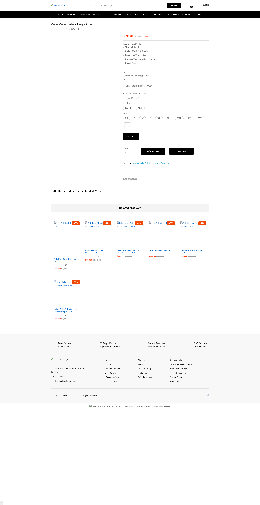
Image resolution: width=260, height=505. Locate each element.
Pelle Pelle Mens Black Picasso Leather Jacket (95, 251)
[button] (128, 108)
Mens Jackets (66, 15)
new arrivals (138, 163)
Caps (199, 15)
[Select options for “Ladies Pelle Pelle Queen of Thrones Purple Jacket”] (63, 304)
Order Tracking (144, 368)
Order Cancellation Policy (181, 364)
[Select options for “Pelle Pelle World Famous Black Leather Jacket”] (127, 246)
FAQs (140, 364)
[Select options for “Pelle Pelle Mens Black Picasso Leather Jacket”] (95, 246)
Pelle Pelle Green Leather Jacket (160, 251)
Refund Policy (176, 381)
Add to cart (153, 151)
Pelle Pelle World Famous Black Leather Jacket (128, 251)
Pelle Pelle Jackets (152, 163)
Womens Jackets (91, 15)
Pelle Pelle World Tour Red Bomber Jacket (191, 251)
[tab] (130, 180)
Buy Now (181, 151)
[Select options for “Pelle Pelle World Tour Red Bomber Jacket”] (190, 246)
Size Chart (131, 136)
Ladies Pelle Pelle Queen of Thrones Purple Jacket (65, 310)
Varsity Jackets (137, 15)
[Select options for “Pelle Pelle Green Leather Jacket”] (158, 246)
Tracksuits (114, 15)
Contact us (142, 373)
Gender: (126, 103)
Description (130, 178)
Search (174, 5)
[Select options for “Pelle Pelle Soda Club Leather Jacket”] (63, 254)
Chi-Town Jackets (179, 15)
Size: (125, 113)
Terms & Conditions (178, 373)
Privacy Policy (176, 377)
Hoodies (158, 15)
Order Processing (145, 377)
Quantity (126, 148)
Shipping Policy (176, 360)
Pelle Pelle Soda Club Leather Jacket (66, 260)
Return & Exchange (178, 368)
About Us (142, 360)
